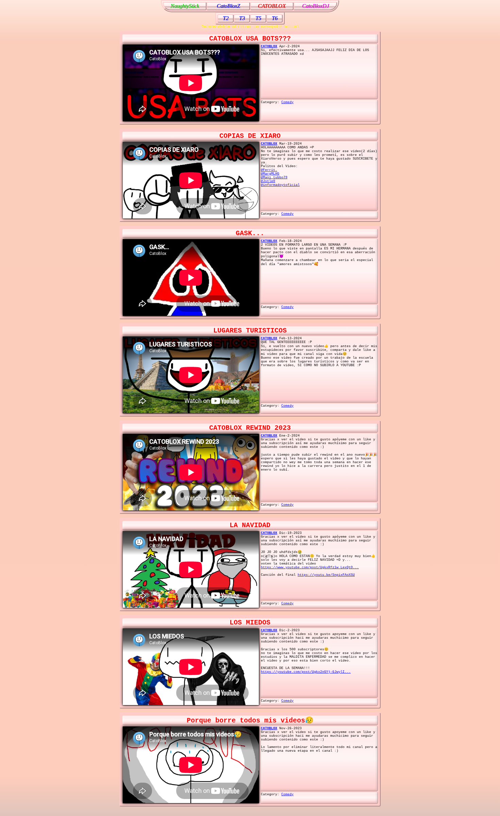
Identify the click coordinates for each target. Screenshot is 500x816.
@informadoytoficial (280, 185)
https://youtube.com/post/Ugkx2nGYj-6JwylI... (306, 672)
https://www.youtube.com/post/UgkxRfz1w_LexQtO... (310, 567)
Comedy (287, 102)
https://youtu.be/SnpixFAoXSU (326, 575)
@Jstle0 (268, 181)
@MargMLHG (270, 174)
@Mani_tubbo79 (274, 177)
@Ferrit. (269, 170)
